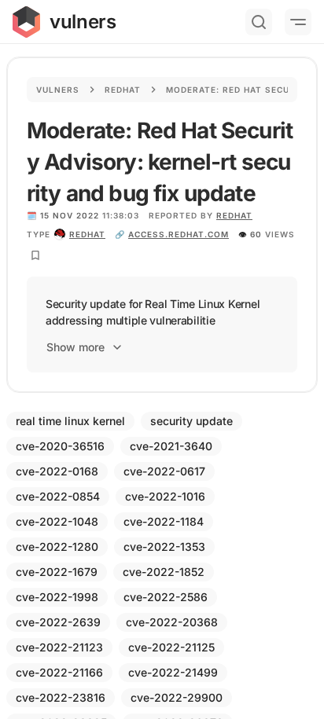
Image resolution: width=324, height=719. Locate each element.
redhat (87, 234)
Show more (75, 347)
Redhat (123, 89)
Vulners (57, 89)
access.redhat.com (178, 234)
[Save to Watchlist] (35, 255)
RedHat (234, 215)
